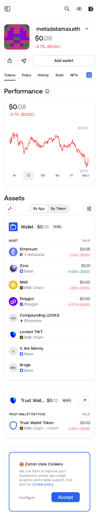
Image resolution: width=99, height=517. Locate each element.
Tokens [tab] (9, 75)
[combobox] (89, 75)
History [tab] (43, 75)
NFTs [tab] (74, 75)
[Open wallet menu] (91, 9)
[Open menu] (7, 8)
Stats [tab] (60, 75)
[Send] (23, 60)
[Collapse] (10, 208)
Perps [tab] (26, 75)
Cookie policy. (43, 484)
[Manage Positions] (84, 400)
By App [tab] (39, 208)
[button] (86, 29)
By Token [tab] (58, 208)
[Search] (67, 8)
